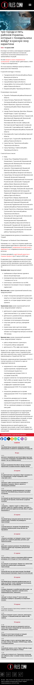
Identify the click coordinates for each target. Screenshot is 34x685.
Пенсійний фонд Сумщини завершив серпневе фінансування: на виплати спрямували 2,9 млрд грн (16, 447)
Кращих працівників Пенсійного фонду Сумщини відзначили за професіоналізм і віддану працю (16, 465)
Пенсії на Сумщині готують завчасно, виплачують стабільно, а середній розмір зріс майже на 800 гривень (16, 616)
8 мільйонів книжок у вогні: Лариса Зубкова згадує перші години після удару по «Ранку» (16, 648)
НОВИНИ (17, 442)
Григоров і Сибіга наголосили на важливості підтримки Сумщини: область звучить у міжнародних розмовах (14, 484)
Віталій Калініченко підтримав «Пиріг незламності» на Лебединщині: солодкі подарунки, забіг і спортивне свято (16, 476)
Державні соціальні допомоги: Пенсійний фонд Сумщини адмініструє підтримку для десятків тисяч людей (15, 547)
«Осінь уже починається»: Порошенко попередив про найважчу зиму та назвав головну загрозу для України (16, 656)
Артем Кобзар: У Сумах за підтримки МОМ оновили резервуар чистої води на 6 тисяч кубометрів (16, 558)
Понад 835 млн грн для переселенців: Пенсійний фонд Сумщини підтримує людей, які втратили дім (17, 572)
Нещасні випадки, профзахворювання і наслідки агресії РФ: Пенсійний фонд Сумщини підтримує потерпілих (16, 492)
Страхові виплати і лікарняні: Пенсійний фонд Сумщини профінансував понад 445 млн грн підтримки (15, 528)
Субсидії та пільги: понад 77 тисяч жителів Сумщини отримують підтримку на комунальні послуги (15, 598)
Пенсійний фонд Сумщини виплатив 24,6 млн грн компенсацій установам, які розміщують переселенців (16, 520)
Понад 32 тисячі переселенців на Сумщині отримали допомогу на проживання (14, 634)
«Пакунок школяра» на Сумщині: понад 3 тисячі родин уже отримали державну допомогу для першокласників (15, 539)
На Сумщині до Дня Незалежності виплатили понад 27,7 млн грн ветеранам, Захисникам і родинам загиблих (17, 499)
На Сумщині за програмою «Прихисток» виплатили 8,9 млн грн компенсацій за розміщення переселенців (16, 565)
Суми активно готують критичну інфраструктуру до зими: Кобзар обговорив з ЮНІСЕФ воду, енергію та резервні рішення (16, 642)
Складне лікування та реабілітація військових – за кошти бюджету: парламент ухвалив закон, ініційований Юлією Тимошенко (16, 590)
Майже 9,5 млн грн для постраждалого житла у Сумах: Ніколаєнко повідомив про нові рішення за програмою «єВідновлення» (16, 628)
